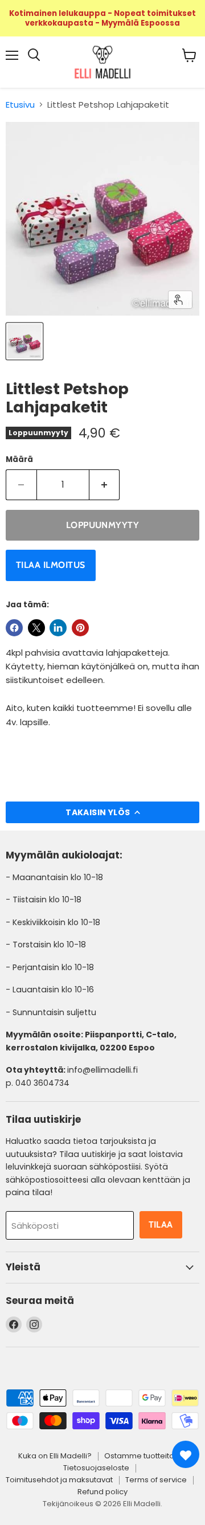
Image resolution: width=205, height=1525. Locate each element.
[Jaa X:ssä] (36, 627)
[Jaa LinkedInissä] (58, 627)
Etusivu (20, 104)
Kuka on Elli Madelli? (55, 1455)
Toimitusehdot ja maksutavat (59, 1479)
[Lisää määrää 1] (104, 484)
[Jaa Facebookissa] (14, 627)
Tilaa (161, 1224)
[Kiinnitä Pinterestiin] (80, 627)
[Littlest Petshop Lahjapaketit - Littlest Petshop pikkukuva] (24, 341)
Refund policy (102, 1491)
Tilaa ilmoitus (50, 564)
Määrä (19, 459)
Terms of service (156, 1479)
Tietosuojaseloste (96, 1467)
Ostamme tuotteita (139, 1455)
